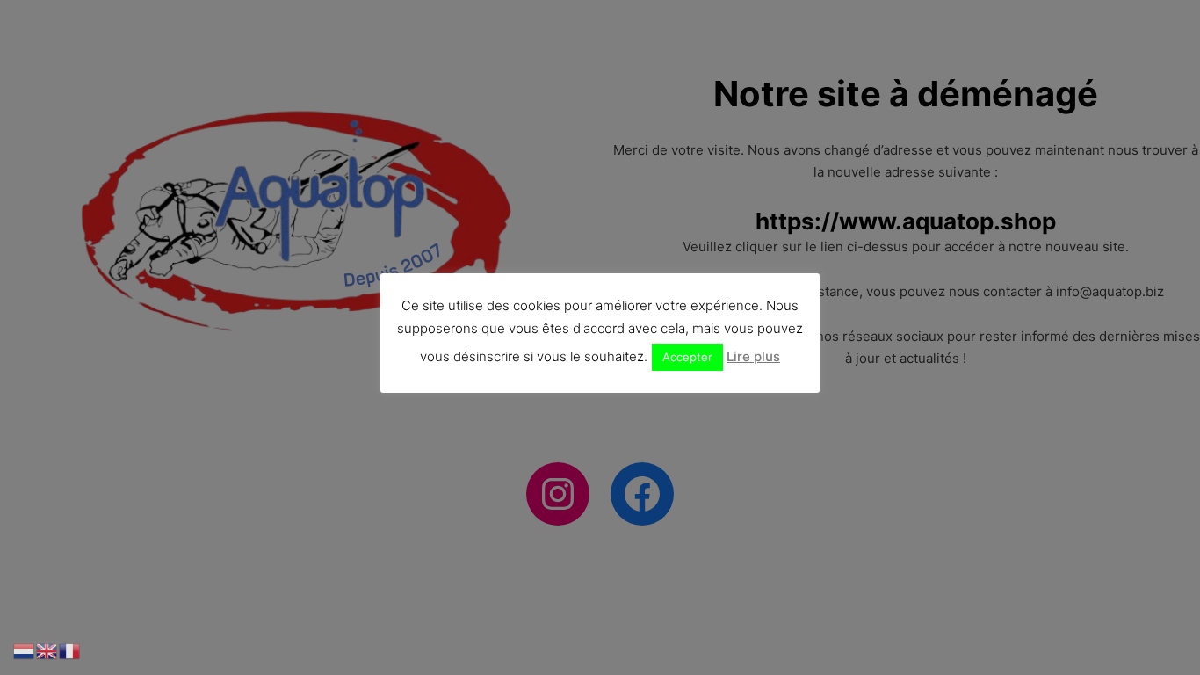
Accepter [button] (687, 357)
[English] (47, 650)
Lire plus (753, 356)
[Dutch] (24, 650)
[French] (70, 650)
